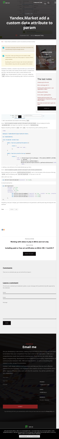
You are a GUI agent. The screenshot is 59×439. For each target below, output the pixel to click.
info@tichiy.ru (43, 392)
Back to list (29, 253)
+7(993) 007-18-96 (44, 384)
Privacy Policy (49, 411)
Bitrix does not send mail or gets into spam (46, 103)
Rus (45, 1)
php (32, 13)
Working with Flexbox (42, 92)
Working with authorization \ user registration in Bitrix (45, 88)
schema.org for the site (43, 82)
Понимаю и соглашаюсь (29, 436)
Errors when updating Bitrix (44, 94)
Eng (45, 3)
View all (47, 108)
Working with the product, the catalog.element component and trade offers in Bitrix (46, 99)
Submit (20, 406)
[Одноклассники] (4, 229)
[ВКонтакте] (2, 229)
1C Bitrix (27, 13)
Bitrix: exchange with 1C (43, 85)
